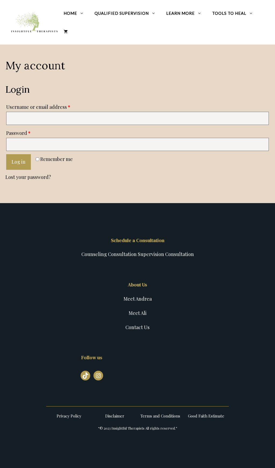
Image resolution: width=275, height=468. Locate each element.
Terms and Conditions (160, 416)
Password (18, 133)
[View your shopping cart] (65, 31)
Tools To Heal (229, 13)
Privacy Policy (69, 416)
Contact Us (137, 327)
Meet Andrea (138, 299)
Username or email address (38, 107)
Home (70, 13)
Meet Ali (138, 313)
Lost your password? (28, 177)
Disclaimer (114, 416)
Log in (19, 162)
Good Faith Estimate (206, 416)
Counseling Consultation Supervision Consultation (137, 254)
